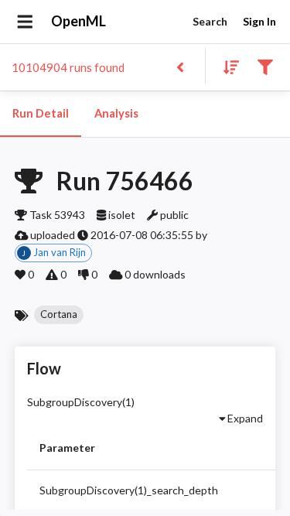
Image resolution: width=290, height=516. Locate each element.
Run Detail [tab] (40, 113)
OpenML (78, 20)
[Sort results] (226, 66)
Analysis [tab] (116, 113)
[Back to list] (179, 66)
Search (210, 21)
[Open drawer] (25, 21)
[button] (59, 315)
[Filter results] (264, 66)
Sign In (259, 21)
